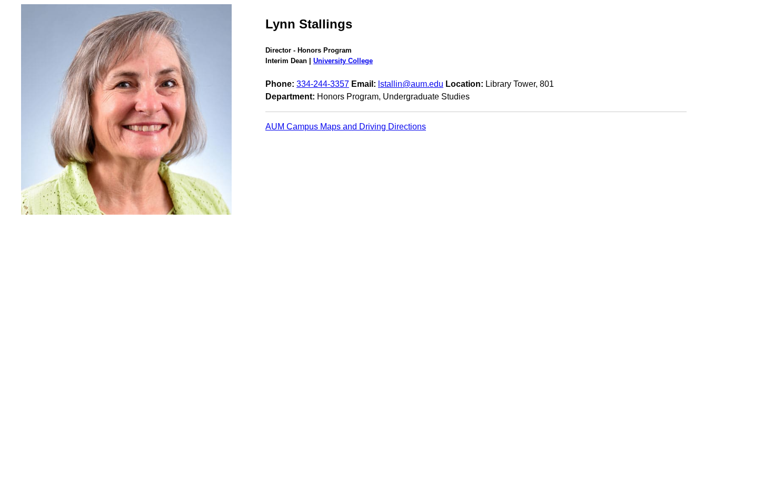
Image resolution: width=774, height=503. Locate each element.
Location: (464, 83)
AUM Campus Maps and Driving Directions (345, 126)
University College (343, 61)
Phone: (279, 83)
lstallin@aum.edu (410, 83)
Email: (363, 83)
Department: (290, 96)
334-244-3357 (322, 83)
